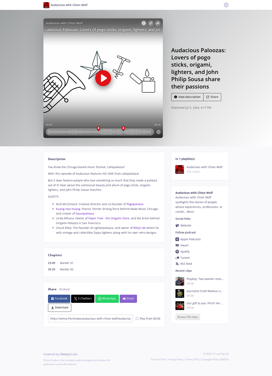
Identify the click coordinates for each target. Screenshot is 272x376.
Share (214, 97)
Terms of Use (158, 359)
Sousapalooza (85, 213)
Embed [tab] (64, 289)
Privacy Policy (175, 359)
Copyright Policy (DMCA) (215, 359)
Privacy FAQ (192, 359)
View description (189, 97)
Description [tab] (57, 159)
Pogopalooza (135, 204)
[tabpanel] (104, 200)
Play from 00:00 (150, 318)
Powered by (51, 354)
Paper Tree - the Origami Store (108, 218)
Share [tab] (52, 289)
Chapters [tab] (55, 255)
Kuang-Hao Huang (68, 209)
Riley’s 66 (139, 228)
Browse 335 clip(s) (188, 317)
